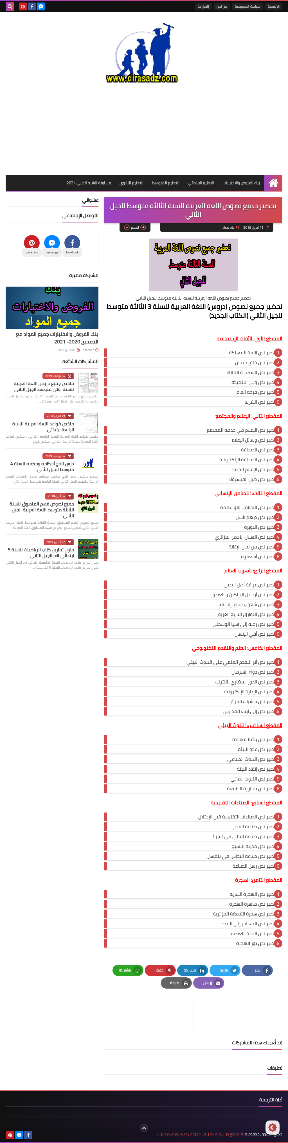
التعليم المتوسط (165, 182)
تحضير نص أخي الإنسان (256, 633)
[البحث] (10, 6)
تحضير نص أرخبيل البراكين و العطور (244, 594)
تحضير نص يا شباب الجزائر (254, 701)
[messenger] (41, 6)
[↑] (144, 1128)
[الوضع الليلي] (273, 1127)
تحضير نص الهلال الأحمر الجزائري (246, 536)
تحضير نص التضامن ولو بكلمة (249, 507)
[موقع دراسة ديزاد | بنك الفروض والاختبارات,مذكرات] (144, 51)
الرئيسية (274, 6)
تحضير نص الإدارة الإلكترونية (251, 691)
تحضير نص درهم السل (257, 517)
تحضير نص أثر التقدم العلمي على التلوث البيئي (232, 662)
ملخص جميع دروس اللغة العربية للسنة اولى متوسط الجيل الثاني (44, 386)
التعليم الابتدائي (201, 182)
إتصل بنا (203, 6)
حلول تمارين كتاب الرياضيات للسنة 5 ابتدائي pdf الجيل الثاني (41, 552)
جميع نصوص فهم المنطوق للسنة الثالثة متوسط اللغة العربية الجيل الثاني (42, 510)
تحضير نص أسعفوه (259, 556)
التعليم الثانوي (131, 182)
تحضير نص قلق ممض (256, 362)
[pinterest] (23, 6)
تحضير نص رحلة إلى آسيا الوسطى (245, 624)
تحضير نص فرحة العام (257, 392)
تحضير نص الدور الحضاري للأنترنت (246, 681)
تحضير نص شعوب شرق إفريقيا (248, 604)
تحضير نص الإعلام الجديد (255, 469)
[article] (151, 1015)
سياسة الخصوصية (247, 6)
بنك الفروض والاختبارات (241, 182)
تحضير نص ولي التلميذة (254, 382)
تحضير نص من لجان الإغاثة (253, 546)
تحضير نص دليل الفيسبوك (253, 479)
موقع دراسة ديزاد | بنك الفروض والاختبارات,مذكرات (197, 1134)
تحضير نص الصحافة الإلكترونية (248, 459)
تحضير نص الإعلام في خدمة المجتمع (242, 430)
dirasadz (88, 350)
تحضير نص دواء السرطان (254, 671)
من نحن (222, 6)
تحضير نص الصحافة (259, 449)
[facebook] (32, 6)
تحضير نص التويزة (261, 527)
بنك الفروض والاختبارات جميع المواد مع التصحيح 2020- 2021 (57, 337)
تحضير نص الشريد (261, 401)
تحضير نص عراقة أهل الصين (251, 584)
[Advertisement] (144, 130)
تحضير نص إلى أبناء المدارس (250, 711)
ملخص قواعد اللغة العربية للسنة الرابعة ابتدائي (43, 426)
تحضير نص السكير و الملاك (252, 372)
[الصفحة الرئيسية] (273, 183)
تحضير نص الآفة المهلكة (253, 352)
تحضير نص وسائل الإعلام (255, 439)
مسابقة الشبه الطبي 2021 (89, 182)
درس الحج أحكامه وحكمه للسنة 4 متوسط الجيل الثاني (42, 466)
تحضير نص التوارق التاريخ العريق (247, 614)
